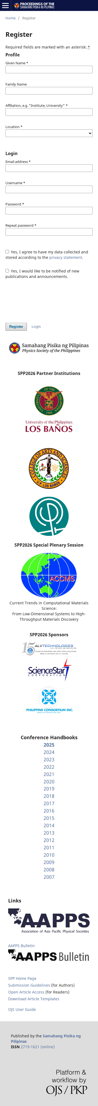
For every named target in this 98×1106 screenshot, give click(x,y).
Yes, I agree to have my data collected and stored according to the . (46, 254)
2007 (49, 877)
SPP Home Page (22, 978)
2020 (49, 781)
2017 (49, 803)
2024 (49, 752)
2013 (49, 832)
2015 (49, 818)
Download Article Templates (33, 998)
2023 (49, 759)
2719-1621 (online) (38, 1046)
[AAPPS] (49, 932)
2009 (49, 862)
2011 (49, 847)
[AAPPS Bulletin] (49, 961)
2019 (49, 788)
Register (16, 327)
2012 (49, 840)
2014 (49, 825)
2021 (49, 774)
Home (10, 18)
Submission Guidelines (29, 985)
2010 (49, 855)
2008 (49, 869)
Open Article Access (26, 992)
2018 (49, 796)
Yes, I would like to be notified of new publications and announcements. (42, 273)
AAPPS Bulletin (21, 945)
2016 (49, 810)
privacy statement (65, 257)
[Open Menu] (5, 5)
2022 (49, 766)
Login (36, 326)
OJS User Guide (22, 1009)
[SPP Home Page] (49, 353)
